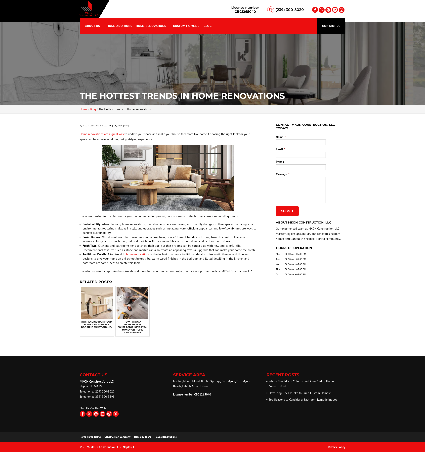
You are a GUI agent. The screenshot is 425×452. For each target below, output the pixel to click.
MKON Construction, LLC (95, 125)
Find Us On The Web (93, 408)
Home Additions (119, 26)
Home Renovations (151, 26)
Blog (208, 26)
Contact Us (331, 26)
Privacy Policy (336, 447)
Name (281, 137)
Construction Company (117, 436)
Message (283, 174)
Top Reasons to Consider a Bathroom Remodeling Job (303, 399)
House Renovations (166, 436)
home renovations (138, 254)
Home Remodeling (90, 436)
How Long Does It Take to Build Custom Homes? (300, 393)
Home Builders (142, 436)
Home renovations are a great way (102, 134)
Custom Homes (185, 26)
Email (280, 149)
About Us (92, 26)
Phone (281, 162)
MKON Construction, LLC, (113, 447)
